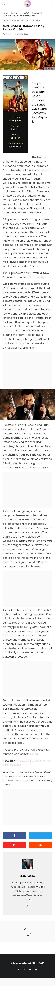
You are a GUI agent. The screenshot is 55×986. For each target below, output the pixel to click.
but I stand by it (37, 277)
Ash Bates (7, 34)
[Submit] (40, 845)
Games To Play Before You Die (15, 20)
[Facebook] (18, 970)
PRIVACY (40, 963)
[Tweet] (40, 835)
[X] (24, 970)
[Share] (14, 835)
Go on (34, 754)
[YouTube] (30, 970)
